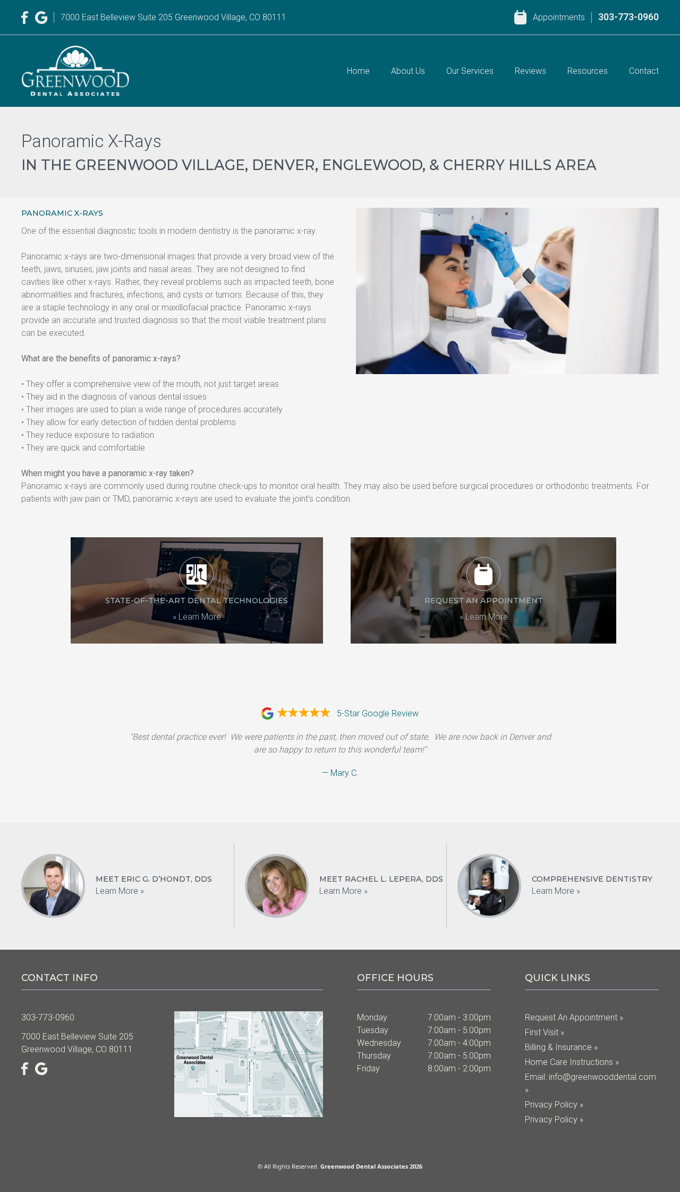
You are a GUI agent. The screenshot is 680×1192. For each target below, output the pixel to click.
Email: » (590, 1083)
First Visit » (544, 1032)
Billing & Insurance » (561, 1047)
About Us (408, 71)
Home (358, 71)
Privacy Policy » (554, 1105)
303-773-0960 (628, 17)
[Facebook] (25, 17)
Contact (644, 71)
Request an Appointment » (574, 1017)
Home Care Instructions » (572, 1062)
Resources (587, 71)
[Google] (41, 17)
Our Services (470, 71)
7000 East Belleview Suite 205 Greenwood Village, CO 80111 (173, 17)
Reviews (530, 71)
